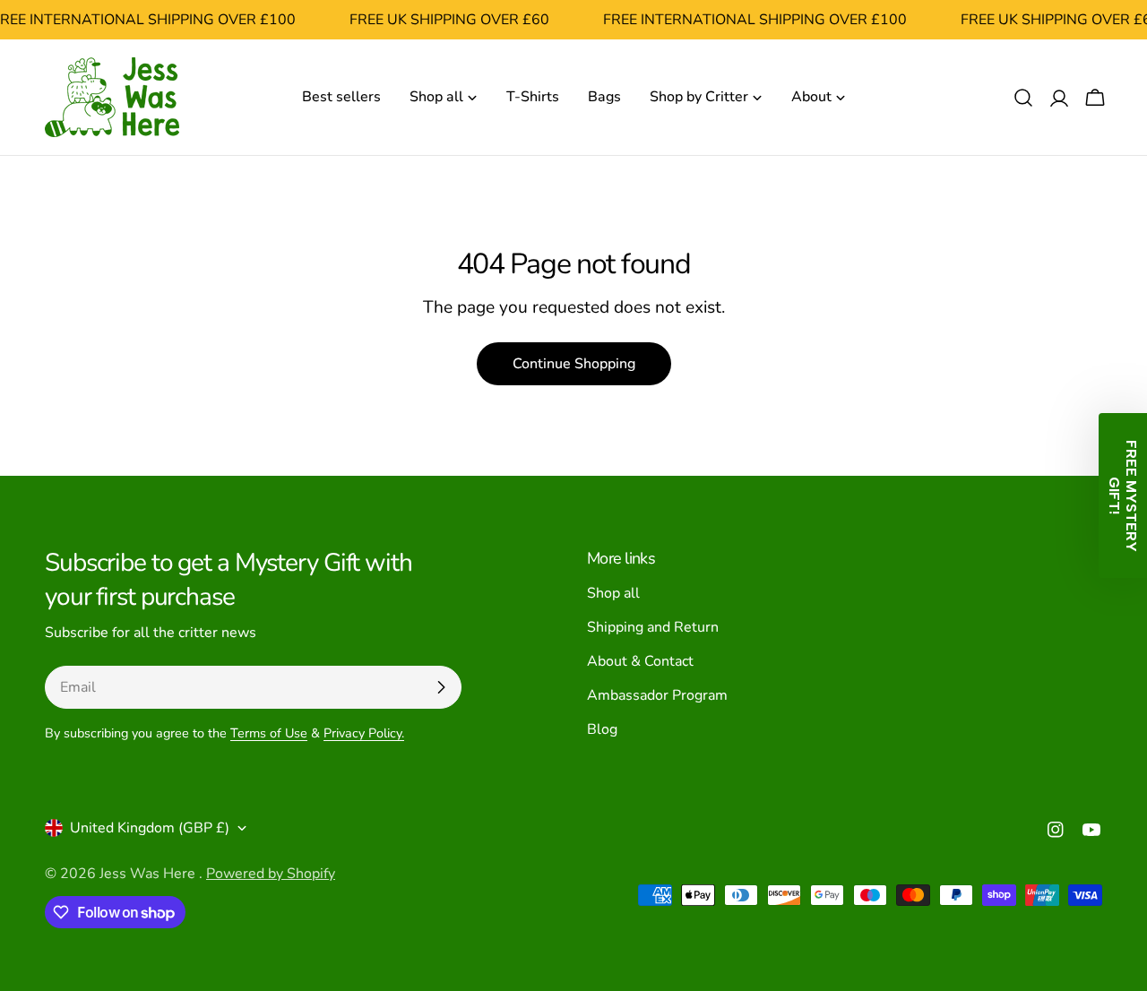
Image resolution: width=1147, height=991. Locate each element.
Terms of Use (268, 733)
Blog (602, 729)
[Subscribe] (441, 687)
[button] (1123, 495)
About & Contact (640, 661)
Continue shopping (574, 364)
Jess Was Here (149, 873)
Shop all (613, 593)
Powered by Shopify (270, 873)
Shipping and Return (653, 627)
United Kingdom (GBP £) (149, 828)
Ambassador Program (657, 695)
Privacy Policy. (363, 733)
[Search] (1023, 98)
